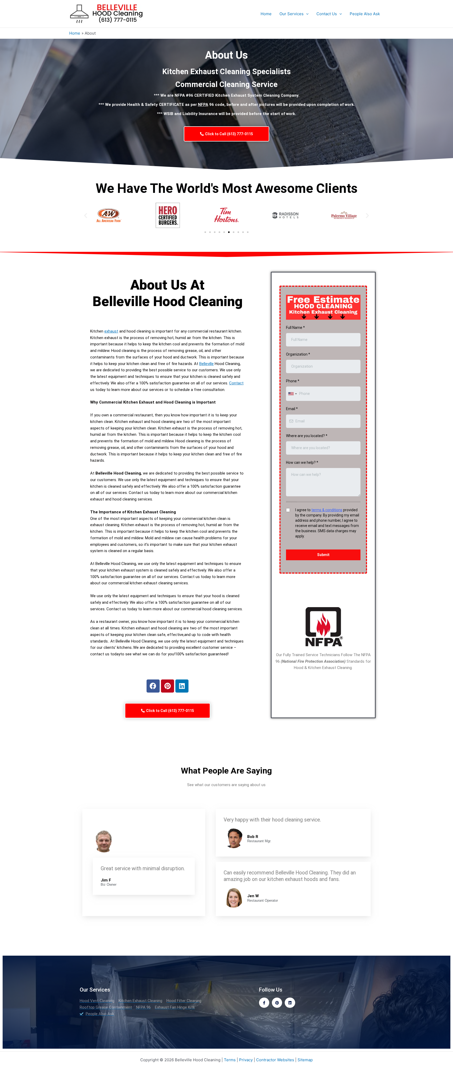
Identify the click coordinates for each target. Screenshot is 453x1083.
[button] (85, 215)
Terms (230, 1059)
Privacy (246, 1059)
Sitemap (305, 1059)
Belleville (206, 363)
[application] (306, 14)
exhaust (111, 331)
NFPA (203, 104)
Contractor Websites (275, 1059)
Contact (236, 383)
